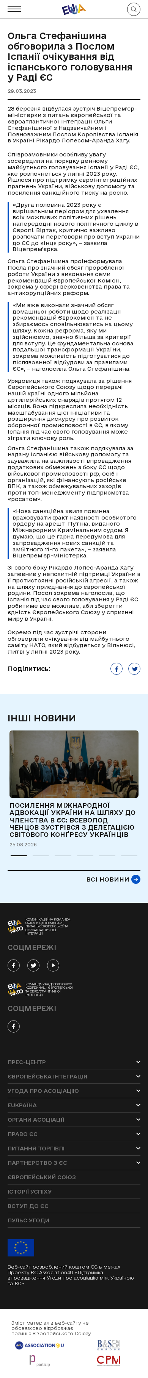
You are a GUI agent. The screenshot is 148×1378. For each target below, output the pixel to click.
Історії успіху (30, 1191)
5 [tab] (103, 859)
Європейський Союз (42, 1177)
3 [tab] (58, 859)
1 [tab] (14, 859)
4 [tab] (81, 859)
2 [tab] (36, 859)
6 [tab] (125, 859)
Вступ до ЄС (28, 1206)
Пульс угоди (28, 1220)
